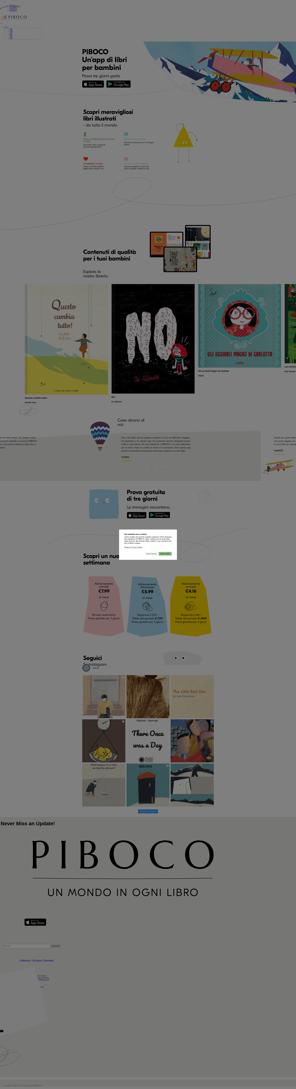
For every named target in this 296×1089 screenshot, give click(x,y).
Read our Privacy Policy (133, 547)
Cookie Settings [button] (151, 554)
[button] (141, 554)
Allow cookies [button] (165, 554)
